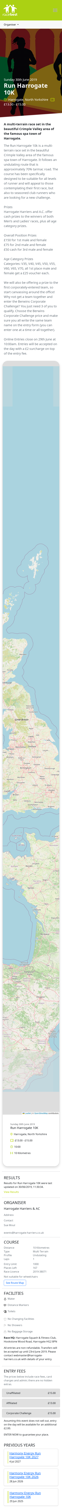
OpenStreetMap (41, 1113)
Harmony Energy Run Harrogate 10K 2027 (25, 1455)
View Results (11, 1192)
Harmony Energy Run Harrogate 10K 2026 (25, 1475)
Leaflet (27, 1113)
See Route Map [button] (15, 1283)
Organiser (10, 24)
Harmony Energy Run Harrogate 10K (25, 1495)
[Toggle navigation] (55, 10)
